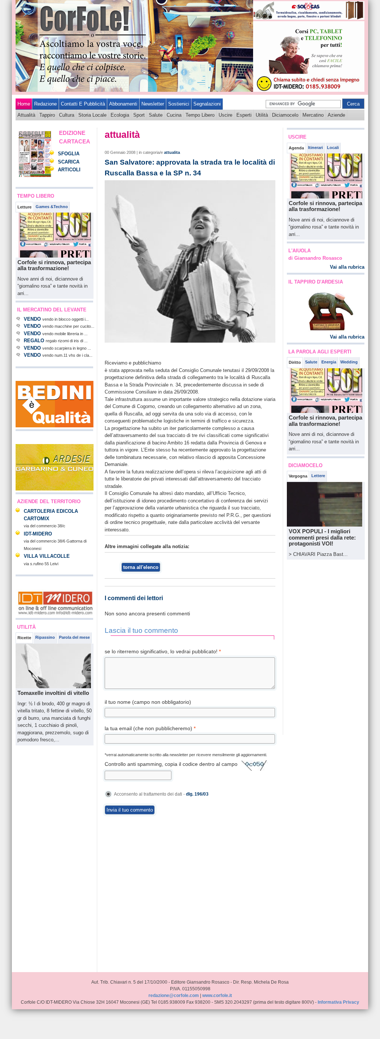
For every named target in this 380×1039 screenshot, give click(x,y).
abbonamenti (123, 104)
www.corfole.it (217, 995)
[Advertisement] (38, 858)
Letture (24, 207)
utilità (262, 115)
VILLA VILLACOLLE (47, 556)
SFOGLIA (68, 153)
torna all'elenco (140, 567)
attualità (26, 115)
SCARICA (68, 162)
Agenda (296, 148)
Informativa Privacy (338, 1002)
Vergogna (298, 476)
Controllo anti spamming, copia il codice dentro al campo (171, 764)
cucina (174, 115)
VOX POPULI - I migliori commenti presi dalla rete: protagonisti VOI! (322, 537)
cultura (66, 115)
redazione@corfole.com (173, 995)
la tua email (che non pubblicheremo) (150, 728)
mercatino (313, 115)
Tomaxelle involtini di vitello (53, 693)
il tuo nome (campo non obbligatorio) (148, 702)
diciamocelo (285, 115)
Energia (328, 362)
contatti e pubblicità (83, 104)
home (23, 104)
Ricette (24, 637)
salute (156, 115)
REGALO (34, 340)
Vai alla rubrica (347, 267)
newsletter (152, 104)
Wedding (349, 362)
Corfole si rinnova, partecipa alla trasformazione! (54, 265)
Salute (311, 362)
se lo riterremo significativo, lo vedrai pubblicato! (163, 651)
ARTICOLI (69, 169)
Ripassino (45, 637)
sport (139, 115)
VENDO (32, 319)
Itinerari (315, 147)
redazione (45, 104)
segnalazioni (207, 104)
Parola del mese (74, 637)
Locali (333, 147)
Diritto (295, 362)
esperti (244, 115)
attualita (172, 152)
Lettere (318, 475)
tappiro (47, 115)
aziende (336, 115)
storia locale (92, 115)
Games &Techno (52, 206)
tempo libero (200, 115)
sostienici (178, 104)
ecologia (120, 115)
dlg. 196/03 (197, 794)
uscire (225, 115)
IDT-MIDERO (38, 534)
